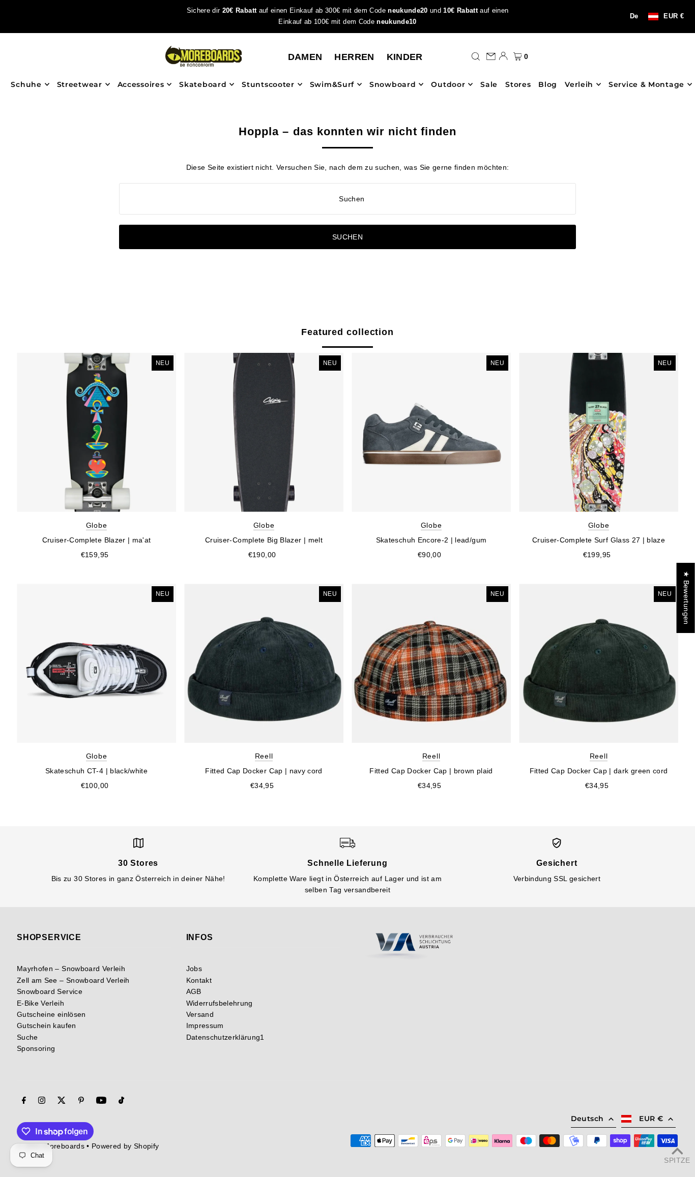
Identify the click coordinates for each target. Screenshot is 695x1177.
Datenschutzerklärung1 (225, 1037)
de (634, 16)
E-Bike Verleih (40, 1003)
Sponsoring (36, 1048)
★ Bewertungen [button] (686, 598)
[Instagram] (41, 1101)
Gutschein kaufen (46, 1025)
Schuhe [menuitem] (26, 84)
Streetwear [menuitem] (79, 84)
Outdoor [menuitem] (448, 84)
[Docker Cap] (263, 663)
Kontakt (199, 980)
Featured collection (347, 332)
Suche (27, 1037)
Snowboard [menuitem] (392, 84)
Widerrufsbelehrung (219, 1003)
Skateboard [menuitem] (202, 84)
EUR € (673, 16)
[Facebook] (24, 1101)
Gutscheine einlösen (51, 1014)
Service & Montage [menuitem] (646, 84)
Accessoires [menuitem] (141, 84)
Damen (305, 57)
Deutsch (587, 1118)
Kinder (405, 57)
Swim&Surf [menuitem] (332, 84)
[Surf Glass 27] (598, 432)
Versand (200, 1014)
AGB (193, 991)
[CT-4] (96, 663)
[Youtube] (101, 1101)
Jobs (194, 968)
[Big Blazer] (263, 432)
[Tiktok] (121, 1101)
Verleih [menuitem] (579, 84)
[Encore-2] (431, 432)
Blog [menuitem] (547, 84)
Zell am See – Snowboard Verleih (73, 980)
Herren (354, 57)
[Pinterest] (81, 1101)
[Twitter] (61, 1101)
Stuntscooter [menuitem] (268, 84)
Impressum (205, 1025)
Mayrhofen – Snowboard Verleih (71, 968)
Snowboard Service (49, 991)
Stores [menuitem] (518, 84)
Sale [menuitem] (489, 84)
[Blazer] (96, 432)
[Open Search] (476, 56)
